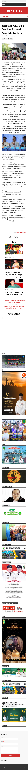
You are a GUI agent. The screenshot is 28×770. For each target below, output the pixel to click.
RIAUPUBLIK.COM (14, 11)
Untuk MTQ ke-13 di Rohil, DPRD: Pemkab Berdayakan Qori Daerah (14, 293)
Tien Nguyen (24, 767)
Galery (8, 36)
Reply (4, 36)
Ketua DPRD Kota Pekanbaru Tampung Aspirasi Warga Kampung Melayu (14, 301)
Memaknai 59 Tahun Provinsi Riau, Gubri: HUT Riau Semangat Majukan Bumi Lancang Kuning (13, 274)
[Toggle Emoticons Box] (2, 318)
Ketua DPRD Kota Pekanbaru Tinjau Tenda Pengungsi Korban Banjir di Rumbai (14, 307)
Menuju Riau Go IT (9, 257)
